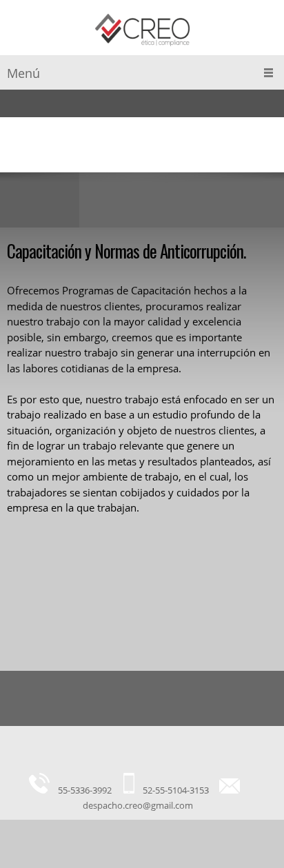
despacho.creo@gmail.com (138, 805)
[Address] (138, 752)
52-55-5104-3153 (176, 790)
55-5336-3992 (85, 790)
